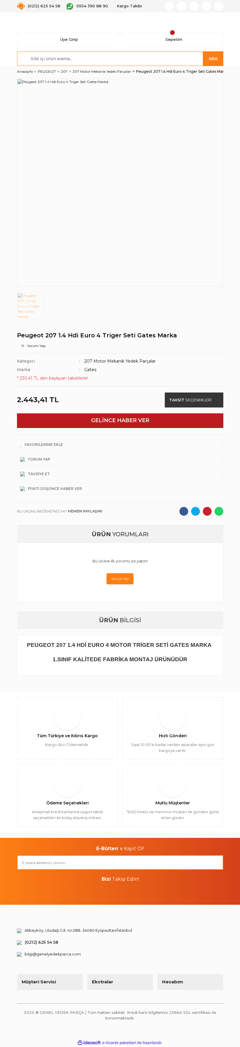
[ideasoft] (89, 1043)
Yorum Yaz (120, 578)
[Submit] (216, 862)
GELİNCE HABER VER (120, 420)
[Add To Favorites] (120, 445)
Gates (90, 369)
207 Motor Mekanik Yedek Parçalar (120, 361)
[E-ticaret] (119, 1043)
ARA (213, 58)
